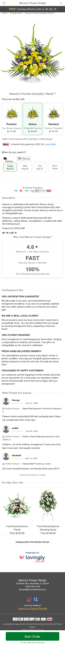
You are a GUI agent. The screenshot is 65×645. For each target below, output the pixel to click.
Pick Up (26, 158)
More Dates (55, 167)
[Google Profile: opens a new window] (36, 599)
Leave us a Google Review (32, 608)
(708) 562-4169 (32, 586)
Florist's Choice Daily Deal (34, 436)
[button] (58, 638)
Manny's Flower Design (32, 3)
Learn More (50, 144)
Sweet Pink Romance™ (33, 408)
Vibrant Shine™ (29, 463)
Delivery (9, 160)
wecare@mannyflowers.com (32, 589)
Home (4, 13)
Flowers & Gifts (16, 13)
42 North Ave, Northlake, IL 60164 (32, 583)
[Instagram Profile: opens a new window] (29, 599)
